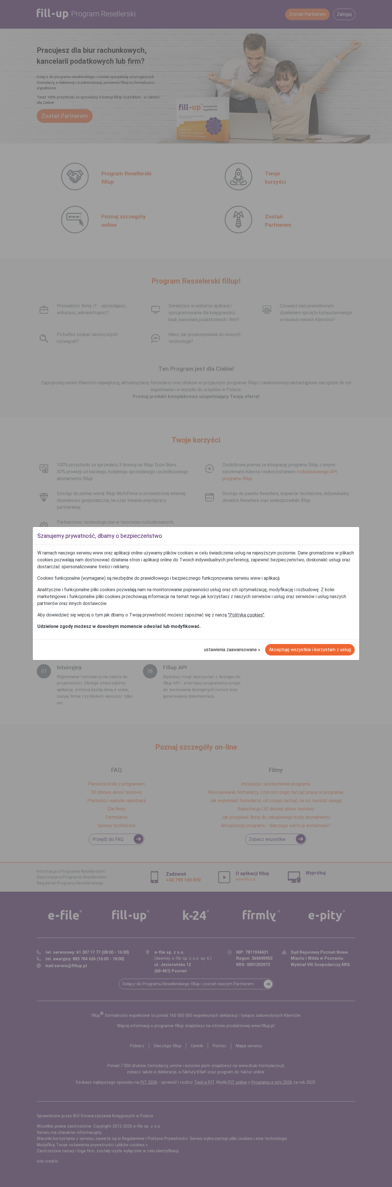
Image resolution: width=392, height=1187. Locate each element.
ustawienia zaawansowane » (232, 649)
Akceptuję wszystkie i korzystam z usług (310, 649)
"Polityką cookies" (246, 615)
